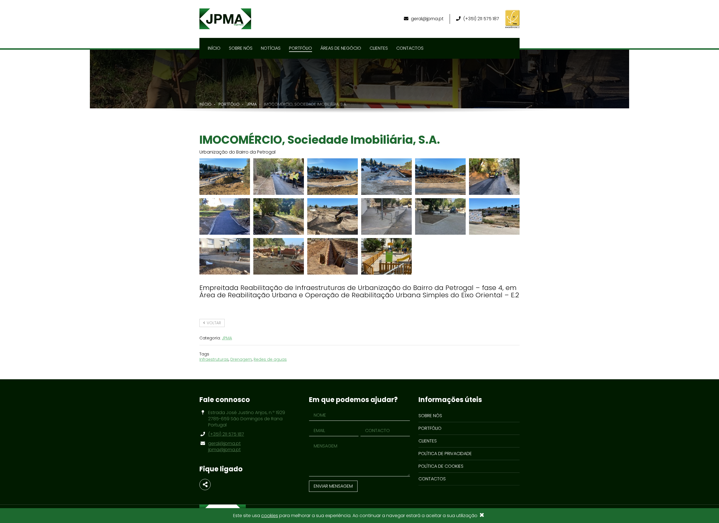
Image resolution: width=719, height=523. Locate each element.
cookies (269, 515)
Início (205, 104)
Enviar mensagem (333, 486)
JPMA (252, 104)
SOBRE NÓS (430, 415)
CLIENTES (427, 441)
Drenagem (241, 359)
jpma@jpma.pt (224, 449)
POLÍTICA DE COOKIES (440, 466)
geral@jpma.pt (427, 19)
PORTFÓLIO (229, 104)
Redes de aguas (270, 359)
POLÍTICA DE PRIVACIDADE (445, 453)
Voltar (213, 323)
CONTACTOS (432, 479)
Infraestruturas (214, 359)
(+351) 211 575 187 (480, 19)
